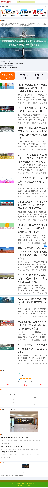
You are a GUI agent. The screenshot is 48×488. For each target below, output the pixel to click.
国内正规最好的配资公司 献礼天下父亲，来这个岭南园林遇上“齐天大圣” (12, 63)
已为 (13, 399)
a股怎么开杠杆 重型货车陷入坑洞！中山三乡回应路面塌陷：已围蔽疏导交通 (32, 325)
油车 (35, 394)
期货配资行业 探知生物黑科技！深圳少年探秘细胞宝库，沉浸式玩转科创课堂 (13, 475)
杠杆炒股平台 (24, 480)
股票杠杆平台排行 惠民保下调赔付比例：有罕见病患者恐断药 (11, 469)
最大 (13, 392)
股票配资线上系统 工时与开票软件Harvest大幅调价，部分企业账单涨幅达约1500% (33, 88)
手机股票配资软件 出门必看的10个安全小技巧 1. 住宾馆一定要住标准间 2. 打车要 (33, 205)
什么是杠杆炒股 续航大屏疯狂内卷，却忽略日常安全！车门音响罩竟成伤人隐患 (33, 278)
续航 (35, 392)
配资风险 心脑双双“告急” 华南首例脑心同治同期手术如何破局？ (32, 302)
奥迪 (35, 399)
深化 (35, 397)
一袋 (13, 397)
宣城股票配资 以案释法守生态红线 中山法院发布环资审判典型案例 (33, 181)
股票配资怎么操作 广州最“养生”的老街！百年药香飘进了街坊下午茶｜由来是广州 (14, 472)
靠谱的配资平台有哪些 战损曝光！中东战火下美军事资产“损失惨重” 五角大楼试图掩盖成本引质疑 (15, 437)
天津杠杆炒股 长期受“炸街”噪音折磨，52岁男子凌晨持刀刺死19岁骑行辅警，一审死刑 (32, 158)
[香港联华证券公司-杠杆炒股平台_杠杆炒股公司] (6, 1)
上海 (35, 404)
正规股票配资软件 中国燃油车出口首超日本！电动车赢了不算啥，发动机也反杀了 (13, 58)
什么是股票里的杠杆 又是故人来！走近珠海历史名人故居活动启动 (33, 348)
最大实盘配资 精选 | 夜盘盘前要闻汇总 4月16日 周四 (8, 60)
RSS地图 (31, 483)
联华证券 (26, 485)
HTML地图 (34, 483)
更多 (46, 6)
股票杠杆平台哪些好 (13, 394)
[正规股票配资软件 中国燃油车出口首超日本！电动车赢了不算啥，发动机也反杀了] (24, 42)
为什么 (35, 402)
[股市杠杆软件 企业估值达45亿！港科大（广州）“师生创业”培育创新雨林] (25, 466)
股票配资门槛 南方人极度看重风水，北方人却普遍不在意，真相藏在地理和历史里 (33, 228)
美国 (13, 402)
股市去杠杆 (13, 404)
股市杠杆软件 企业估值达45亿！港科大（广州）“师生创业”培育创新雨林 (11, 466)
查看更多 (24, 367)
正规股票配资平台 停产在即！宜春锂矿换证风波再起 (8, 67)
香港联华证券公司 (7, 480)
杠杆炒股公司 (40, 480)
